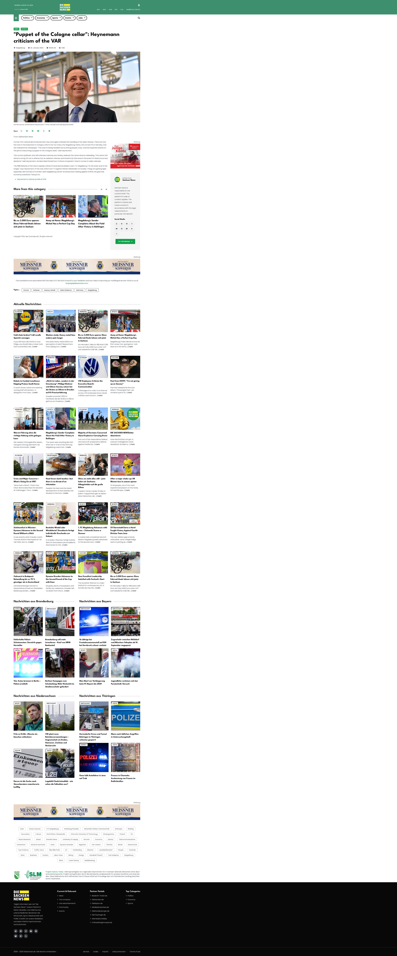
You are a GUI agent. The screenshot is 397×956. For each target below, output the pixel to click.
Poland (122, 834)
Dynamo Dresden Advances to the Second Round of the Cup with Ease (59, 579)
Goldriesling (77, 850)
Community (64, 907)
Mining (70, 855)
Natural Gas (132, 845)
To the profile (124, 241)
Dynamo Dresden (66, 845)
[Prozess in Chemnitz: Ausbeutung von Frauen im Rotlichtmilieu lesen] (125, 757)
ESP (116, 10)
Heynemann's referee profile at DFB (31, 179)
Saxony (110, 839)
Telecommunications (127, 839)
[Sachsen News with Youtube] (117, 229)
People (120, 850)
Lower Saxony (74, 860)
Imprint (105, 951)
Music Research (25, 839)
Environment (52, 455)
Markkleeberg (90, 860)
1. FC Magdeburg (52, 829)
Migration (82, 845)
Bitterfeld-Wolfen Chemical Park (96, 829)
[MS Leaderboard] (77, 266)
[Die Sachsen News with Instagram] (26, 931)
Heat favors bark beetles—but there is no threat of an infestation (59, 481)
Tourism (45, 855)
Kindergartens (108, 834)
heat (52, 845)
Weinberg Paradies (71, 829)
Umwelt (84, 745)
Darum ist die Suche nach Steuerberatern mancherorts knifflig (26, 784)
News (16, 29)
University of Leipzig (70, 839)
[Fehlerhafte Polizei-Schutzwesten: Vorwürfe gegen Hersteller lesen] (28, 621)
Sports (55, 18)
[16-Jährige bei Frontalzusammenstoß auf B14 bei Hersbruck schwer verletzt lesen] (94, 621)
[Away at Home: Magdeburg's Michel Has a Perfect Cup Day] (28, 206)
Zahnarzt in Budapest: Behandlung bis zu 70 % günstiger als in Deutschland (26, 579)
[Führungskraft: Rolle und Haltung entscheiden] (28, 418)
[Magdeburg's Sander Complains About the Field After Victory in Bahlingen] (61, 206)
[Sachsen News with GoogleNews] (117, 224)
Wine (23, 855)
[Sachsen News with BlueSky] (127, 229)
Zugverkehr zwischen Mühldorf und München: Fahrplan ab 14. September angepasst (125, 642)
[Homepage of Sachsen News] (122, 224)
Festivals (132, 850)
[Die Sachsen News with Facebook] (36, 931)
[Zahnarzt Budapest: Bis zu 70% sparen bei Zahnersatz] (28, 562)
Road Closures (35, 829)
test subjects (113, 855)
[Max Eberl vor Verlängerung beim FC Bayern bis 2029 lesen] (94, 663)
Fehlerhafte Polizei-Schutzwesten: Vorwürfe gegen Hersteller (28, 642)
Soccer (26, 290)
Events (68, 18)
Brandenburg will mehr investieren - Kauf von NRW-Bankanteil (58, 642)
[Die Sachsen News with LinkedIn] (21, 931)
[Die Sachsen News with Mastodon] (21, 936)
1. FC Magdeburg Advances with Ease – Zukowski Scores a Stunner (92, 530)
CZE (121, 10)
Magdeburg (20, 48)
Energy (81, 855)
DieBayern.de (97, 903)
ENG (104, 10)
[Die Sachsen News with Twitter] (26, 936)
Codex (95, 951)
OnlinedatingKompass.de (102, 922)
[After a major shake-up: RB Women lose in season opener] (93, 206)
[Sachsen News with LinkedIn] (127, 224)
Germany (79, 290)
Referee (36, 290)
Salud (17, 358)
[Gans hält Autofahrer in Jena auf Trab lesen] (94, 757)
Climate (109, 845)
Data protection (119, 951)
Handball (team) (96, 855)
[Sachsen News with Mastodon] (132, 229)
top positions (23, 850)
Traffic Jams (39, 850)
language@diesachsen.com (77, 283)
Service (86, 951)
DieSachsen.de (98, 899)
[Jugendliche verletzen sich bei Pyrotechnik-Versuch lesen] (125, 663)
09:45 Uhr (52, 48)
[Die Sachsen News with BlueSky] (16, 936)
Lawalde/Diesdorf (105, 850)
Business (33, 855)
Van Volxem (96, 845)
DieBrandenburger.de (100, 911)
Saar (22, 829)
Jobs (80, 18)
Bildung (50, 650)
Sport (83, 650)
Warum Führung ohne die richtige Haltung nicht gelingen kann (27, 436)
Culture (115, 358)
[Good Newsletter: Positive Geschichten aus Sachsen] (125, 418)
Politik (17, 751)
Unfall (17, 650)
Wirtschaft (51, 609)
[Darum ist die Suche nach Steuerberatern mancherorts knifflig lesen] (28, 763)
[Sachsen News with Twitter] (117, 233)
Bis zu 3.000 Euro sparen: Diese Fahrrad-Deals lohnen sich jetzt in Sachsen (92, 338)
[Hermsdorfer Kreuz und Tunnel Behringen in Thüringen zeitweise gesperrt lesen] (94, 716)
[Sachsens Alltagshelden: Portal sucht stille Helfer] (93, 464)
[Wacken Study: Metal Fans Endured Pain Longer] (61, 321)
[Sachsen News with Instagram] (132, 224)
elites (61, 860)
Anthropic (118, 829)
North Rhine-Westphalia (56, 834)
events (62, 911)
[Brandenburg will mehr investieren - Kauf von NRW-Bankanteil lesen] (59, 621)
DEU (98, 10)
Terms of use (135, 951)
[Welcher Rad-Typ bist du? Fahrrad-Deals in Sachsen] (93, 321)
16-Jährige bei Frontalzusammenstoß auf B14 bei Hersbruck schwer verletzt (92, 642)
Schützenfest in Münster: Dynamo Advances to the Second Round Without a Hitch (28, 530)
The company (64, 899)
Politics (26, 18)
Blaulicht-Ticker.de (99, 896)
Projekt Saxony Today (55, 872)
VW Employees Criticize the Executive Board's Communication (90, 384)
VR (132, 834)
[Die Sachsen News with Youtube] (31, 931)
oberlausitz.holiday (99, 919)
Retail (120, 845)
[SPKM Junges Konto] (125, 156)
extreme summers (38, 845)
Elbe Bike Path (54, 850)
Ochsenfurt (21, 845)
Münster (90, 850)
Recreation (25, 834)
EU (66, 850)
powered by (21, 9)
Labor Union (58, 855)
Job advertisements (67, 903)
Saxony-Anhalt (49, 290)
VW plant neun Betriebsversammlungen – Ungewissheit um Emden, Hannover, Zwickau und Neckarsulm (57, 740)
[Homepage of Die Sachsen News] (16, 931)
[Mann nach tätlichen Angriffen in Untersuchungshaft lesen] (125, 716)
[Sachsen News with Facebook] (122, 229)
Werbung (83, 312)
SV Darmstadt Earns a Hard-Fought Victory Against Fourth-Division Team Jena (124, 530)
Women (87, 839)
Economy (41, 18)
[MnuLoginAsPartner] (139, 5)
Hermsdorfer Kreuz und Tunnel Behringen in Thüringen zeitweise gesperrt (93, 737)
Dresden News (51, 839)
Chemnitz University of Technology (84, 834)
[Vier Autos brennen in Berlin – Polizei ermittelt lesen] (28, 663)
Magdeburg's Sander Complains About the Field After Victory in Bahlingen (59, 224)
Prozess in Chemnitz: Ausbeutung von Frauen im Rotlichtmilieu (123, 778)
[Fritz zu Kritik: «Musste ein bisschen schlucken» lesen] (28, 716)
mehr (35, 346)
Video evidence (66, 290)
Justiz (17, 609)
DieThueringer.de (99, 915)
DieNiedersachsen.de (100, 907)
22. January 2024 (36, 48)
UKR (110, 10)
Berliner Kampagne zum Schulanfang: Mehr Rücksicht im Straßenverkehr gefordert (59, 684)
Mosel (38, 839)
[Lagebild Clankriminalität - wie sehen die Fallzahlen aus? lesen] (59, 763)
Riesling (131, 829)
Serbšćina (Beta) (133, 10)
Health (50, 312)
